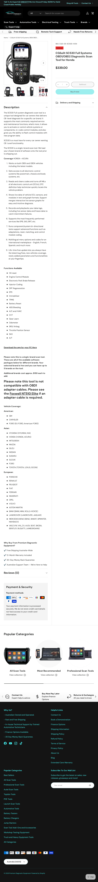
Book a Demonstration (60, 719)
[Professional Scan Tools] (80, 653)
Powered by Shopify (38, 873)
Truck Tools (69, 22)
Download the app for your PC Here (20, 347)
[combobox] (54, 13)
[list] (26, 63)
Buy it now (75, 92)
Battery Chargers (11, 818)
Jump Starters (10, 823)
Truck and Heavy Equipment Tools (18, 837)
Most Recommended (49, 670)
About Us (55, 753)
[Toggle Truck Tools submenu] (77, 22)
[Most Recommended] (49, 653)
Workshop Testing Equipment (16, 832)
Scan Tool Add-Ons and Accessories (20, 827)
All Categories (10, 842)
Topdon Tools (9, 794)
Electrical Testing (50, 22)
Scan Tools (9, 22)
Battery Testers (10, 813)
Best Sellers (9, 775)
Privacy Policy (57, 748)
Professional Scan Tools (80, 670)
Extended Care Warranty (62, 762)
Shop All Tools (72, 3)
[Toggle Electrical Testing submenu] (60, 22)
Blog (53, 758)
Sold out (82, 84)
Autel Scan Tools (11, 789)
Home (6, 38)
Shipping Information (60, 729)
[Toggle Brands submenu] (89, 22)
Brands (84, 22)
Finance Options (58, 724)
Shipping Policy (57, 734)
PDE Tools (8, 799)
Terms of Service (58, 743)
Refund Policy (57, 738)
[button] (92, 13)
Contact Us (86, 3)
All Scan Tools (17, 670)
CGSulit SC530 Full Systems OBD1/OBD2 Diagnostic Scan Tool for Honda (24, 38)
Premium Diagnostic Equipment (20, 873)
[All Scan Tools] (17, 653)
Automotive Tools (28, 22)
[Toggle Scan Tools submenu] (15, 22)
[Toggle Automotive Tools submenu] (38, 22)
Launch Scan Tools (12, 804)
